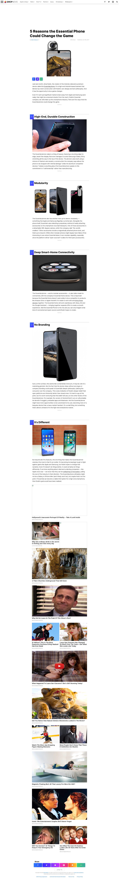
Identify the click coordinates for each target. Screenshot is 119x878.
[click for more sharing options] (41, 79)
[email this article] (55, 865)
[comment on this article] (72, 865)
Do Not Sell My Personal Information (58, 876)
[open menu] (2, 2)
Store (52, 2)
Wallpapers (68, 2)
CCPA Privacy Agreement (41, 876)
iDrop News (45, 872)
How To (38, 2)
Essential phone (49, 86)
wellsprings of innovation (71, 472)
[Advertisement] (59, 17)
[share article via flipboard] (64, 865)
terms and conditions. (79, 872)
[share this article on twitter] (37, 79)
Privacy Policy (80, 876)
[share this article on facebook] (33, 79)
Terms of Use (71, 876)
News (32, 2)
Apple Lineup (24, 2)
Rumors (45, 2)
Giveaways (59, 2)
